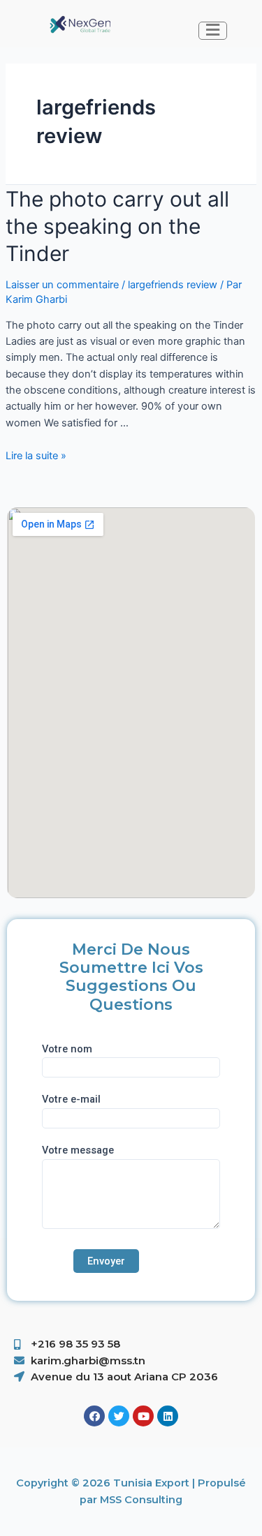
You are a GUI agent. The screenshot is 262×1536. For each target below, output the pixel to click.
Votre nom (67, 1049)
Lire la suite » (36, 455)
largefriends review (172, 284)
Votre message (78, 1150)
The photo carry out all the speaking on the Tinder (117, 226)
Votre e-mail (71, 1099)
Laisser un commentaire (62, 284)
